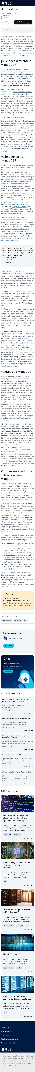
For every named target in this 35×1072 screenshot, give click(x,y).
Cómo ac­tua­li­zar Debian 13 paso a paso (15, 755)
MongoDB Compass (19, 207)
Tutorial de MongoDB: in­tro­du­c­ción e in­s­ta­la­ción (17, 911)
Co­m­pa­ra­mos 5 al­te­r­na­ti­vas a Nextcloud (16, 718)
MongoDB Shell (23, 204)
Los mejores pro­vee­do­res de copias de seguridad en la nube (15, 737)
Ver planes (9, 646)
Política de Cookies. (13, 1065)
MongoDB (17, 620)
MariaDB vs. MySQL (12, 954)
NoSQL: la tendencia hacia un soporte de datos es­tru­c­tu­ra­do (17, 998)
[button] (17, 671)
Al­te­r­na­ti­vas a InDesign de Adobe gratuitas (17, 772)
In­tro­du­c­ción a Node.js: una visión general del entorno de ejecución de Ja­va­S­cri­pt (16, 818)
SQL (8, 96)
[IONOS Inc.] (17, 1049)
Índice (7, 30)
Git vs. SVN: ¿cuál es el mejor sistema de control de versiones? (16, 865)
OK (4, 1068)
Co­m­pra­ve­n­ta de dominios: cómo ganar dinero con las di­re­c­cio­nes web (16, 700)
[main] (17, 331)
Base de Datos (6, 620)
